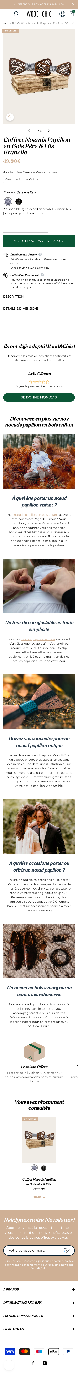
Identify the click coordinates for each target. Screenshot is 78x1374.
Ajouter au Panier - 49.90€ (39, 241)
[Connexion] (62, 14)
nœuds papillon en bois (38, 639)
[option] (39, 1158)
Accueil (8, 23)
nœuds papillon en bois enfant (36, 515)
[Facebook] (33, 1363)
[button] (73, 4)
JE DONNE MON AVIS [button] (39, 397)
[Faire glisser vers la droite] (48, 130)
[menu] (6, 14)
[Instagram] (45, 1363)
